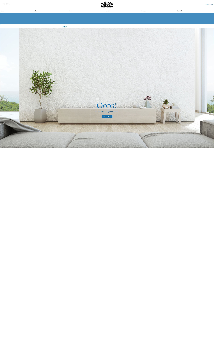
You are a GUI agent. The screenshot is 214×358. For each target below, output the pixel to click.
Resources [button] (144, 10)
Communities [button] (107, 10)
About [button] (36, 10)
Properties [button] (71, 10)
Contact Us (179, 10)
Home (2, 10)
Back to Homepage (107, 116)
